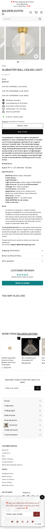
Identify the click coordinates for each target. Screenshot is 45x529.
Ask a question (8, 261)
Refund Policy (7, 476)
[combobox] (22, 19)
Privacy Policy (7, 482)
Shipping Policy (7, 473)
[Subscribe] (36, 514)
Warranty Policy (8, 485)
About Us (5, 450)
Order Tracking (7, 459)
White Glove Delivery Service (12, 465)
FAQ (3, 456)
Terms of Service (8, 479)
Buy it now (22, 131)
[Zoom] (36, 56)
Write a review (22, 283)
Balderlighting (27, 333)
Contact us (6, 453)
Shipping (5, 121)
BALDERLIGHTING (12, 12)
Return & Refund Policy (11, 256)
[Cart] (36, 12)
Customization (7, 462)
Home (4, 66)
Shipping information (11, 250)
